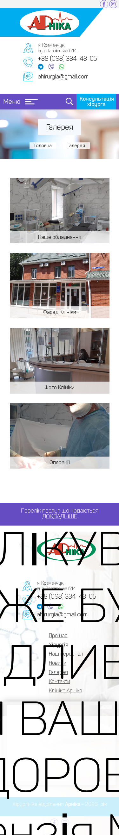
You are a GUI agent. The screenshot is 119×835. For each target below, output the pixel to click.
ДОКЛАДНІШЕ (59, 516)
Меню (11, 101)
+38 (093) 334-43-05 (67, 58)
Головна (43, 145)
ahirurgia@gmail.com (63, 76)
